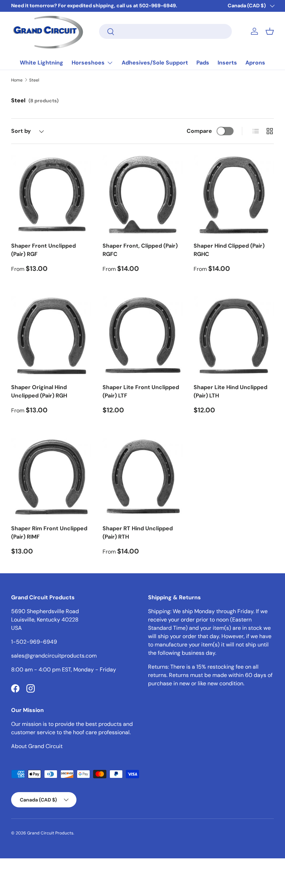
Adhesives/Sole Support (155, 62)
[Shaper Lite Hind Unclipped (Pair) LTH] (234, 336)
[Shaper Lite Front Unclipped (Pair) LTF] (143, 336)
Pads (202, 62)
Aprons (255, 62)
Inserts (227, 62)
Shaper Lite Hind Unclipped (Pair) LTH (230, 391)
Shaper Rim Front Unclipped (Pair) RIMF (49, 532)
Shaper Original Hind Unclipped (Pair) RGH (39, 391)
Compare (199, 131)
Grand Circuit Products (50, 833)
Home (17, 80)
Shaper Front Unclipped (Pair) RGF (43, 250)
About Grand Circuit (37, 746)
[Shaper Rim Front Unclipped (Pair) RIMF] (51, 478)
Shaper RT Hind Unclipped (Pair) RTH (138, 532)
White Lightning (41, 62)
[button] (269, 31)
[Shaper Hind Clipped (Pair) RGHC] (234, 195)
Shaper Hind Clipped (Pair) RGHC (229, 250)
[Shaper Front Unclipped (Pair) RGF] (51, 195)
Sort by (21, 131)
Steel (34, 80)
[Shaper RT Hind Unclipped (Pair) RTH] (143, 478)
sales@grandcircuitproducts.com (54, 655)
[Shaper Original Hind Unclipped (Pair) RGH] (51, 336)
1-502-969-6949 (34, 641)
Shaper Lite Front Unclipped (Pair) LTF (141, 391)
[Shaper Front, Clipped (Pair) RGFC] (143, 195)
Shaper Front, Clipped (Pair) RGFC (140, 250)
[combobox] (165, 31)
